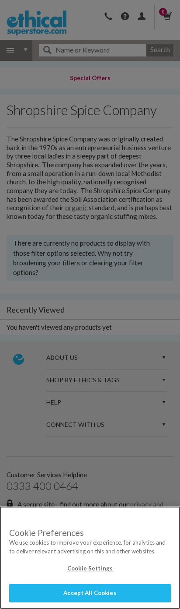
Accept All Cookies (89, 592)
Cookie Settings (90, 568)
